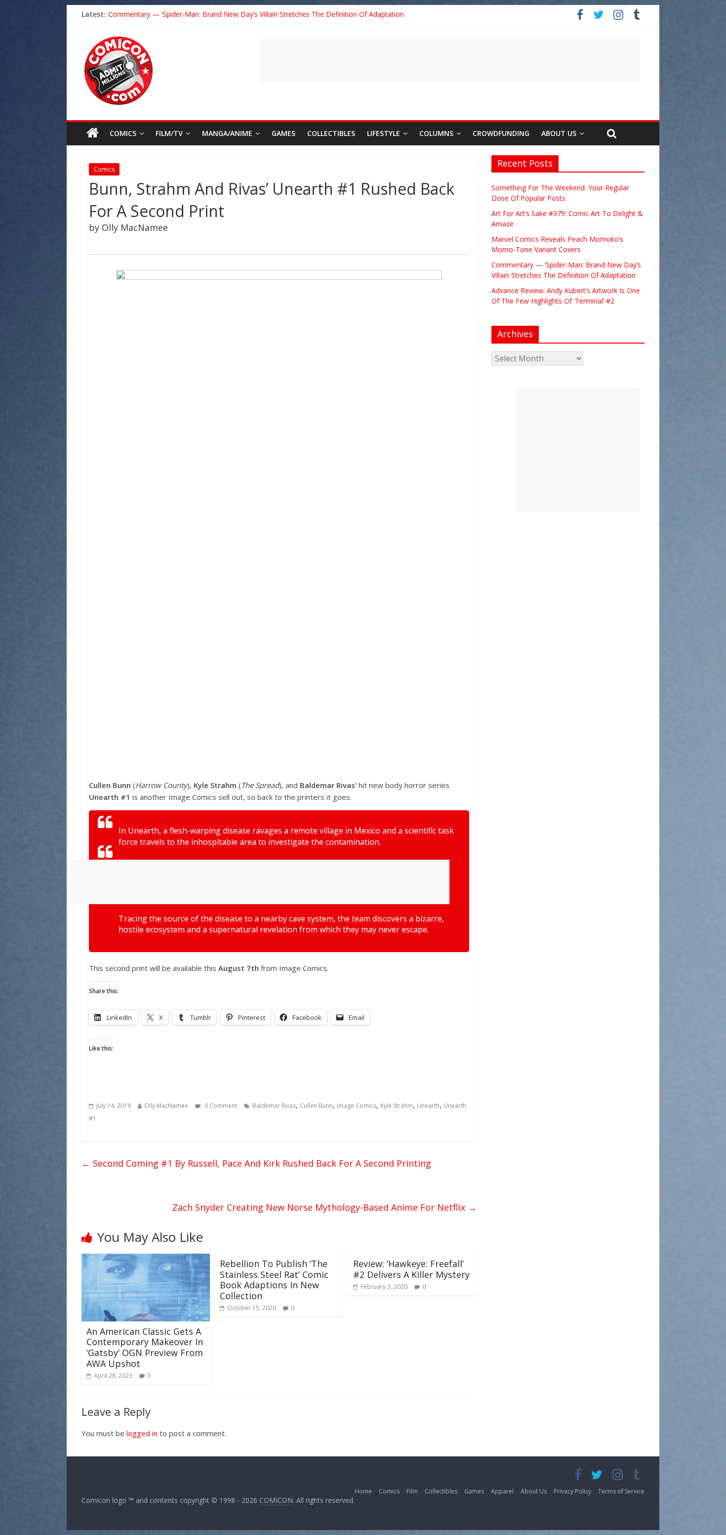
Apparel (502, 1491)
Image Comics (356, 1105)
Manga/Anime (227, 133)
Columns (436, 133)
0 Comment (220, 1105)
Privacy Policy (572, 1491)
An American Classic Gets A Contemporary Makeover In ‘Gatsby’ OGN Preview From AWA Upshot (144, 1347)
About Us (558, 133)
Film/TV (169, 133)
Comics (123, 133)
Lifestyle (383, 133)
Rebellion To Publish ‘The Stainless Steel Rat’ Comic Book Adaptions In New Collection (274, 1280)
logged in (142, 1433)
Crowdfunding (501, 133)
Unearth (428, 1105)
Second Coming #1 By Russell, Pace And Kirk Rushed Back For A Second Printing (256, 1163)
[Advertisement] (450, 61)
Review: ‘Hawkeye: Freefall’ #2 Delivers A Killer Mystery (411, 1269)
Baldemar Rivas (274, 1105)
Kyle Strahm (396, 1105)
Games (283, 133)
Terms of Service (621, 1491)
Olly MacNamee (166, 1105)
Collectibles (331, 133)
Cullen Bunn (316, 1105)
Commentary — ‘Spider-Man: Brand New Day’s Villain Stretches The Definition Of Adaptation (256, 14)
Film (412, 1491)
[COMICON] (118, 39)
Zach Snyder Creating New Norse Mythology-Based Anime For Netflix (324, 1207)
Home (363, 1491)
